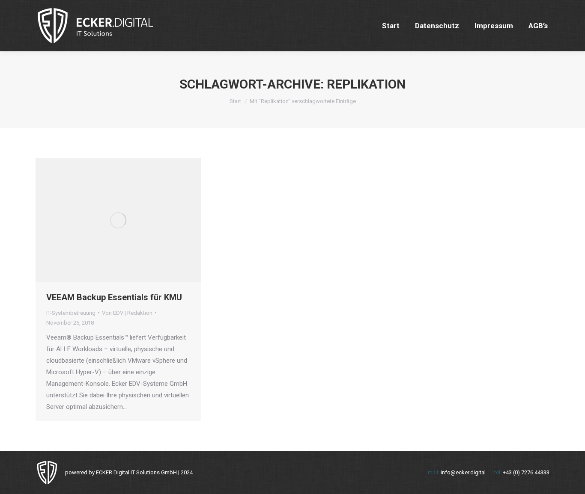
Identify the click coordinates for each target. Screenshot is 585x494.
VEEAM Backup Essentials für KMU (114, 297)
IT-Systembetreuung (71, 313)
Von (127, 313)
